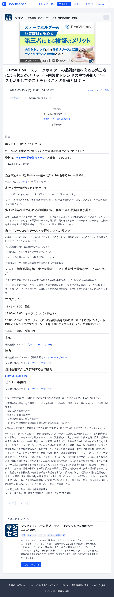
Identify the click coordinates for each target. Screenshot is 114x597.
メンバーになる (32, 564)
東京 (23, 535)
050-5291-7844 (46, 4)
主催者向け (64, 4)
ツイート (22, 503)
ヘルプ (34, 585)
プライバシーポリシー (59, 585)
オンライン (15, 98)
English (100, 4)
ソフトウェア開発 (54, 535)
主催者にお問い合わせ (19, 585)
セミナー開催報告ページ (30, 157)
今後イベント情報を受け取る (57, 118)
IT (64, 535)
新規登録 (78, 4)
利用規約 (43, 585)
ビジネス (42, 535)
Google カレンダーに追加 (98, 90)
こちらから (21, 181)
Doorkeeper (63, 591)
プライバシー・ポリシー (38, 344)
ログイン (90, 4)
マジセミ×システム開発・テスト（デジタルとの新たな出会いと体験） (47, 17)
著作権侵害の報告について (84, 585)
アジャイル (32, 535)
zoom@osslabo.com (16, 375)
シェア (11, 503)
